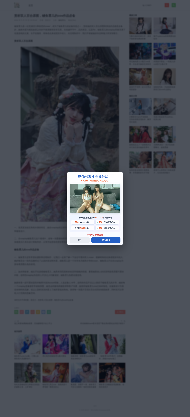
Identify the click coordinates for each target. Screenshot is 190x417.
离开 (80, 240)
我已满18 (106, 240)
